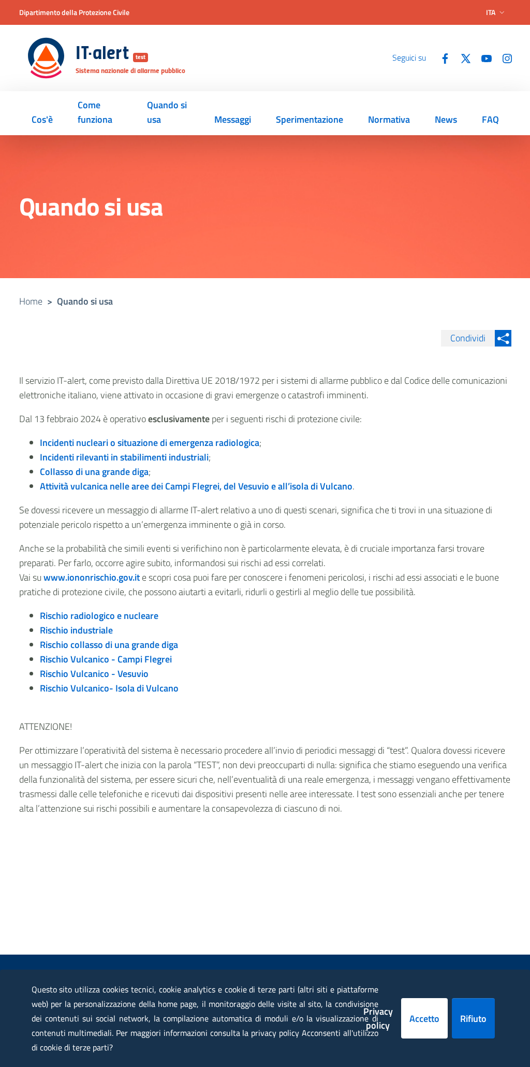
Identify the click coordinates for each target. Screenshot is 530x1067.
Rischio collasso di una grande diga (109, 645)
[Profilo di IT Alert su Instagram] (503, 57)
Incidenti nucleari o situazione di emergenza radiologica (149, 443)
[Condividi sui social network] (503, 338)
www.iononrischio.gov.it (91, 577)
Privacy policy (378, 1018)
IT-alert (110, 54)
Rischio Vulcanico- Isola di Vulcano (109, 688)
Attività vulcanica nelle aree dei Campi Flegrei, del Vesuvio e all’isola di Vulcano (196, 486)
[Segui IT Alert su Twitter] (461, 57)
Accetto (424, 1019)
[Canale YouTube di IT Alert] (482, 57)
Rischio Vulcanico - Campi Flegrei (106, 659)
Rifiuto (473, 1019)
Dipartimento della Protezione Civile (74, 12)
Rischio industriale (76, 630)
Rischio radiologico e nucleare (99, 616)
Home (30, 301)
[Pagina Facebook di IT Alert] (441, 57)
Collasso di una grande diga (94, 472)
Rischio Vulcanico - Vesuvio (94, 674)
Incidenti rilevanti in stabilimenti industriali (124, 457)
